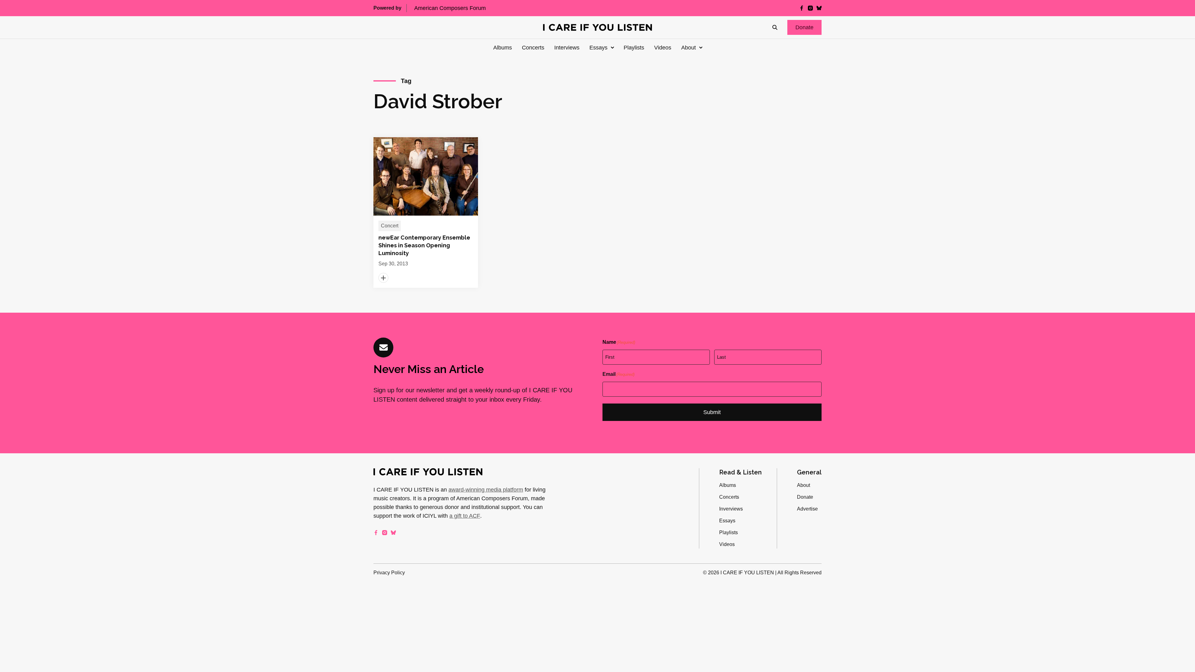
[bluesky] (819, 8)
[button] (804, 27)
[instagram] (810, 8)
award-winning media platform (485, 490)
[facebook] (801, 8)
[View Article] (425, 212)
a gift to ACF (464, 516)
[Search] (774, 27)
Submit (712, 412)
